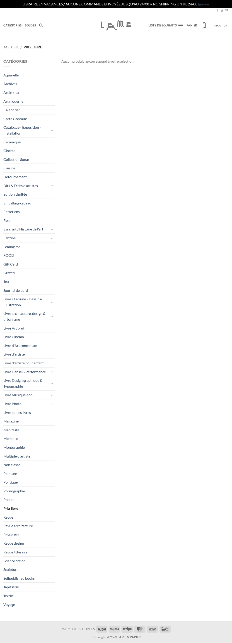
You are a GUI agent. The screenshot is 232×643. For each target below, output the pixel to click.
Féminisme (11, 246)
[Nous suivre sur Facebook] (217, 10)
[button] (196, 25)
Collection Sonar (16, 159)
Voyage (9, 604)
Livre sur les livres (17, 412)
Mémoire (10, 438)
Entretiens (11, 211)
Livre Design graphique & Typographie (22, 383)
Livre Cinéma (13, 337)
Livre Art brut (13, 328)
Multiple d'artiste (16, 456)
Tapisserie (11, 587)
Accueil (11, 47)
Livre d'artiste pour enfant (23, 363)
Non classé (11, 465)
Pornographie (14, 491)
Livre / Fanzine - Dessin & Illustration (23, 302)
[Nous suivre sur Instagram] (222, 10)
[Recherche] (41, 25)
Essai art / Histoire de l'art (23, 229)
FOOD (8, 255)
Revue (8, 517)
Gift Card (10, 264)
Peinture (10, 473)
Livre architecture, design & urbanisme (24, 316)
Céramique (12, 142)
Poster (8, 499)
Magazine (11, 421)
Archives (10, 83)
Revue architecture (18, 526)
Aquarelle (11, 75)
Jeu (6, 281)
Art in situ (11, 92)
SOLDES (30, 25)
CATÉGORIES (12, 25)
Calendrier (11, 110)
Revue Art (11, 534)
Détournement (15, 177)
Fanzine (9, 238)
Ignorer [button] (204, 4)
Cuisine (9, 168)
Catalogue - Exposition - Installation (22, 130)
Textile (8, 595)
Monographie (14, 447)
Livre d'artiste (14, 354)
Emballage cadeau (17, 203)
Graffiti (9, 272)
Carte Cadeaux (15, 118)
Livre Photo (12, 403)
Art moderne (13, 101)
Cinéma (9, 150)
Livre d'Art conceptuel (20, 345)
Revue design (13, 543)
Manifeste (11, 430)
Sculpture (10, 569)
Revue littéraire (15, 552)
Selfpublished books (19, 578)
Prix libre (10, 508)
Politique (10, 482)
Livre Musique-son (18, 395)
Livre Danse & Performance (24, 372)
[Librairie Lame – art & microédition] (116, 25)
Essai (7, 220)
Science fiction (14, 561)
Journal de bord (15, 290)
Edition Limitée (15, 194)
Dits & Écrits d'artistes (20, 185)
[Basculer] (52, 130)
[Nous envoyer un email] (226, 10)
